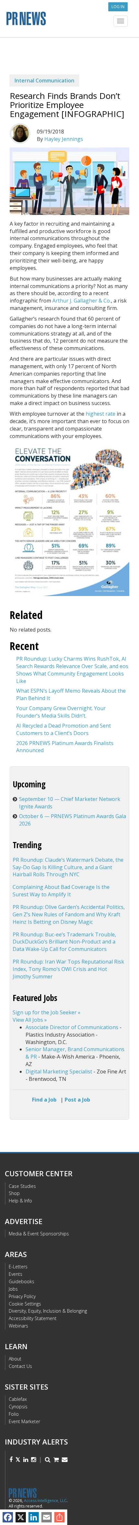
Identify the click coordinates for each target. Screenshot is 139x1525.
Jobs (13, 1289)
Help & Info (20, 1201)
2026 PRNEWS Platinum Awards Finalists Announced (64, 747)
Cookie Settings (25, 1304)
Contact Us (20, 1366)
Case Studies (22, 1186)
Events (15, 1274)
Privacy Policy (22, 1296)
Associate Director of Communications (72, 1027)
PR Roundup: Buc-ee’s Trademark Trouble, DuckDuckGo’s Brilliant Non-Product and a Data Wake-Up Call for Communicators (64, 942)
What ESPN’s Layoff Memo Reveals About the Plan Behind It (71, 694)
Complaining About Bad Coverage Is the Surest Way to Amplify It (61, 890)
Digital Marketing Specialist (59, 1071)
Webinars (18, 1326)
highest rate (100, 413)
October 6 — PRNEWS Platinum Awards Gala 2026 (72, 820)
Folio (14, 1414)
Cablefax (18, 1399)
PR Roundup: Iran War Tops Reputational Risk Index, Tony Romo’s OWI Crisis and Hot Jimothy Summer (68, 969)
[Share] (59, 1517)
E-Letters (18, 1267)
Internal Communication (44, 80)
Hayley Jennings (63, 139)
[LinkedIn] (33, 1517)
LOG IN (118, 6)
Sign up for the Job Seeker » (46, 1012)
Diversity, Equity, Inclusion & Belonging (48, 1311)
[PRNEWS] (69, 20)
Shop (14, 1193)
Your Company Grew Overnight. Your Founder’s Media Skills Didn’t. (61, 712)
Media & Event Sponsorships (39, 1234)
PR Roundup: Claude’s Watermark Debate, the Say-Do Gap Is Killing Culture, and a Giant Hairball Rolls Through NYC (68, 867)
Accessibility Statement (33, 1318)
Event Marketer (24, 1421)
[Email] (46, 1517)
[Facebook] (7, 1517)
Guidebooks (21, 1281)
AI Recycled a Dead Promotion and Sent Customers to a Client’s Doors (63, 729)
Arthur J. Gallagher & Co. (81, 300)
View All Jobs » (30, 1019)
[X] (20, 1517)
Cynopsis (18, 1406)
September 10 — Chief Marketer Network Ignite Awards (69, 802)
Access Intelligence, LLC (45, 1500)
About (15, 1359)
